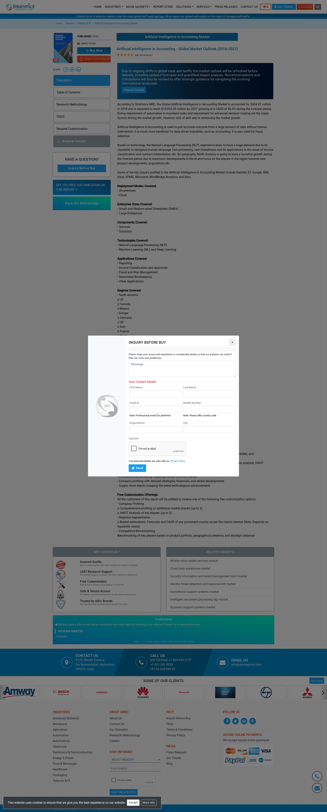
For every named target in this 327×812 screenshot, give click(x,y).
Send (139, 468)
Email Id (134, 402)
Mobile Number (192, 402)
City (185, 422)
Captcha (134, 438)
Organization (137, 422)
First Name (135, 387)
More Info (149, 802)
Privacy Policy (177, 461)
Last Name (189, 387)
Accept (133, 802)
